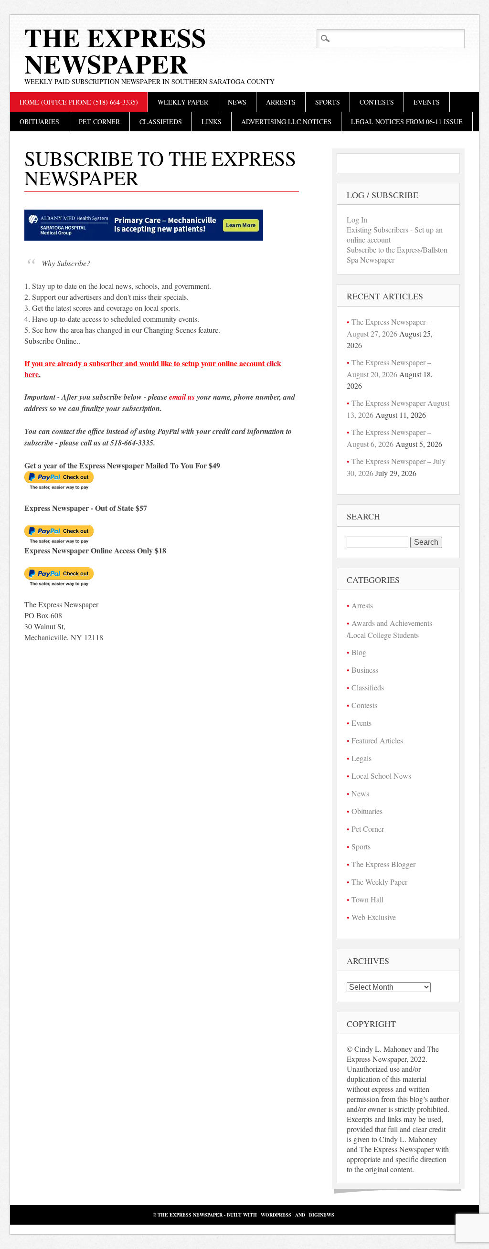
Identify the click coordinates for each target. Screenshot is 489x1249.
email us (182, 397)
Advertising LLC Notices (286, 121)
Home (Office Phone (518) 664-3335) (79, 101)
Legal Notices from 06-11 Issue (407, 121)
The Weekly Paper (379, 882)
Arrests (281, 101)
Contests (377, 101)
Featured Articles (377, 740)
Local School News (381, 776)
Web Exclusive (373, 917)
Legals (361, 758)
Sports (327, 101)
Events (427, 101)
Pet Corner (99, 121)
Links (212, 121)
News (237, 101)
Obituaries (39, 121)
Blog (358, 652)
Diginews (321, 1214)
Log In (357, 219)
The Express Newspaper (115, 50)
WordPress (276, 1214)
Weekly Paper (183, 101)
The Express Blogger (383, 864)
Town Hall (367, 899)
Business (364, 670)
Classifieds (160, 121)
